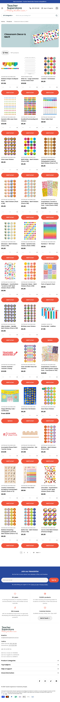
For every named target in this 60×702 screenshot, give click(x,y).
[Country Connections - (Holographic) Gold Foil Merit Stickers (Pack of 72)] (50, 146)
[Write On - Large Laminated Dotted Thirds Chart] (30, 65)
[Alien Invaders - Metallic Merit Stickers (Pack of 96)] (10, 313)
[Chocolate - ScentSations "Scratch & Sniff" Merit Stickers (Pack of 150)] (50, 474)
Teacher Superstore (10, 687)
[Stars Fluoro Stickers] (50, 396)
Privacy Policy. (44, 584)
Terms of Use (35, 584)
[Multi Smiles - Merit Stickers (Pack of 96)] (30, 146)
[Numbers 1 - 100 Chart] (50, 230)
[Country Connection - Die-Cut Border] (30, 434)
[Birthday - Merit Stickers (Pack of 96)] (50, 434)
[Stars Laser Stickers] (10, 146)
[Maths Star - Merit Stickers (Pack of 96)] (30, 517)
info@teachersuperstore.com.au (10, 637)
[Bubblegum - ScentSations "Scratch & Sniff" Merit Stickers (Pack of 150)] (10, 271)
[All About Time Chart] (30, 474)
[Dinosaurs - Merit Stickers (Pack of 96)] (10, 230)
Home (3, 21)
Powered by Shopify (21, 687)
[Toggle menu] (2, 8)
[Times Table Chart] (50, 106)
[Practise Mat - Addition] (50, 313)
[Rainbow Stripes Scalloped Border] (10, 65)
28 (33, 552)
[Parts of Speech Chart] (50, 271)
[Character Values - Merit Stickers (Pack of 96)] (30, 271)
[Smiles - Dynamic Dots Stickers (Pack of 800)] (30, 230)
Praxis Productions (26, 76)
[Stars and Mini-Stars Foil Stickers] (30, 353)
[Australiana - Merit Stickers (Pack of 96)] (30, 188)
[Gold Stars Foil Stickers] (30, 396)
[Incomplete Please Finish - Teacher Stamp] (10, 434)
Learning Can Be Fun (46, 324)
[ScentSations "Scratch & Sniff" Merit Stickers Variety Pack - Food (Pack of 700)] (50, 353)
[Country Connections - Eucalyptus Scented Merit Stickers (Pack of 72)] (10, 474)
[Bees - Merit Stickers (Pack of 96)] (10, 188)
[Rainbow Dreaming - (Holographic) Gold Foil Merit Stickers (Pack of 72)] (10, 517)
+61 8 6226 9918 (13, 645)
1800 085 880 (13, 643)
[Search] (57, 15)
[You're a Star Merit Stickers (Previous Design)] (50, 517)
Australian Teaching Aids (8, 76)
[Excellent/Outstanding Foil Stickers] (30, 106)
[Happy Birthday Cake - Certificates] (10, 396)
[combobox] (30, 15)
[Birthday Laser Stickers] (30, 313)
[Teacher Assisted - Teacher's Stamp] (10, 353)
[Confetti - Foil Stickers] (50, 65)
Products (9, 21)
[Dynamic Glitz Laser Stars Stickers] (10, 106)
